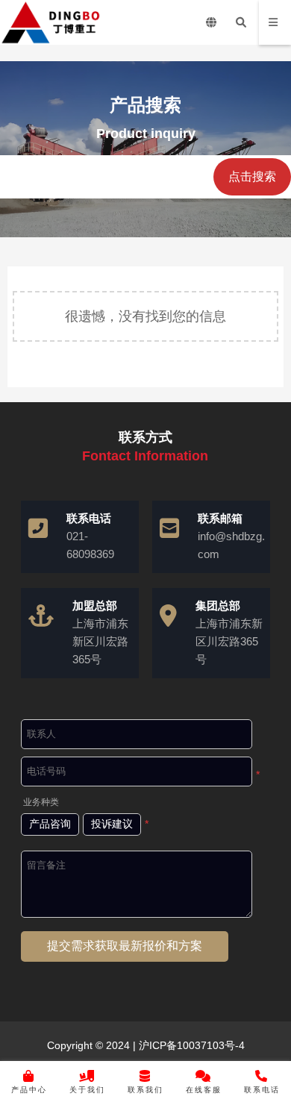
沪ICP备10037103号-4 (190, 1045)
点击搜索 (252, 176)
